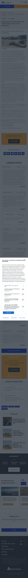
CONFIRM (8, 312)
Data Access (14, 317)
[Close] (25, 260)
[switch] (22, 289)
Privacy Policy (22, 317)
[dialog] (14, 289)
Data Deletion (6, 317)
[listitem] (14, 286)
